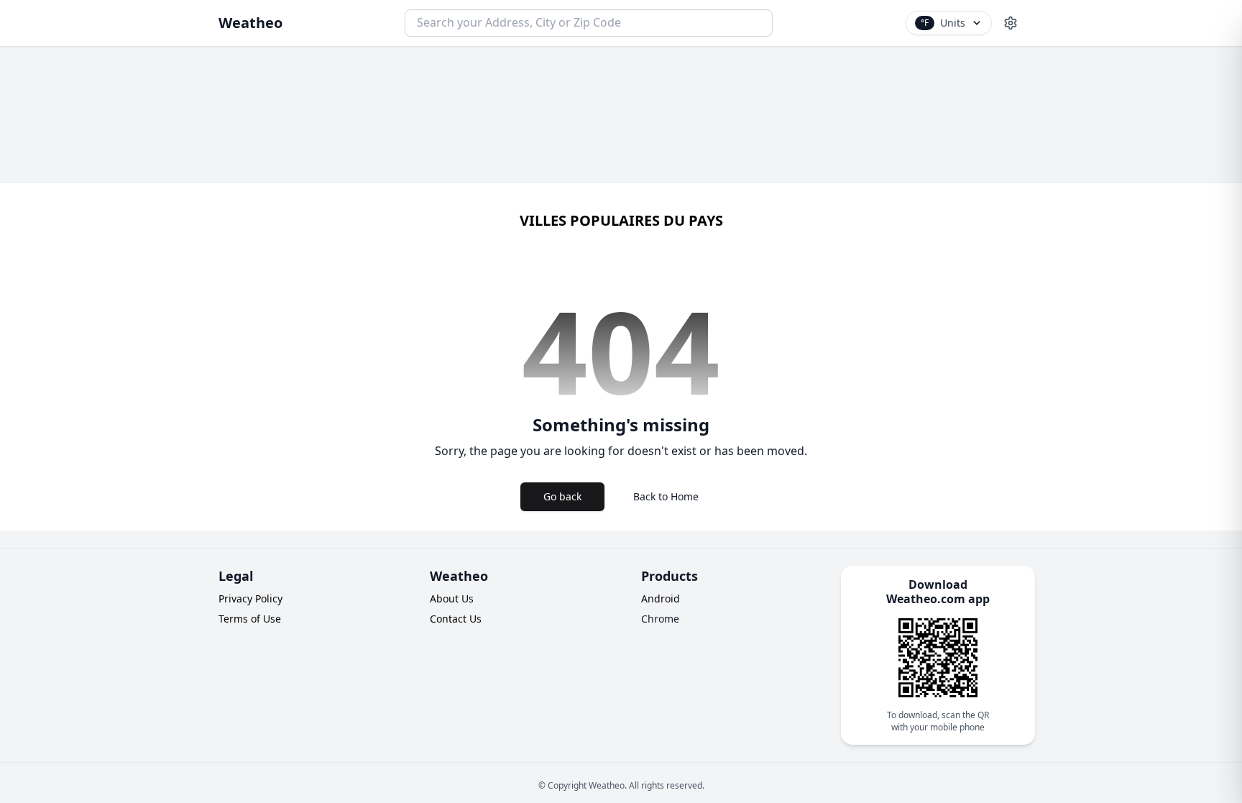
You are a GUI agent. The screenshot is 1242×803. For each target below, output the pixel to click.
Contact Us (456, 618)
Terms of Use (249, 618)
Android (660, 598)
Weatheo (250, 22)
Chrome (660, 618)
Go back (562, 496)
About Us (452, 598)
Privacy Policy (250, 598)
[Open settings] (1011, 23)
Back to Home (666, 496)
